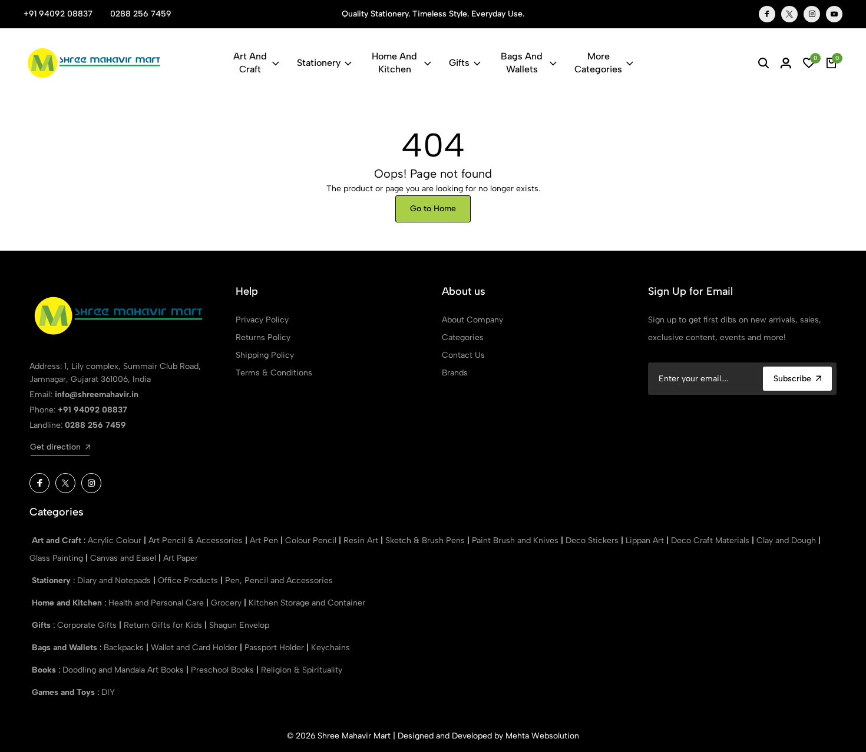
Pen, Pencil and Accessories (279, 580)
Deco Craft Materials (711, 540)
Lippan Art (646, 540)
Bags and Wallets (522, 63)
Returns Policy (263, 337)
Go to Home (433, 209)
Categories (463, 337)
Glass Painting (57, 558)
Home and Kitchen (394, 63)
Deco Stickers (593, 540)
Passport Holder (275, 648)
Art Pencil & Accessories (196, 540)
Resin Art (362, 540)
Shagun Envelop (239, 625)
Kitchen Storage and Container (307, 603)
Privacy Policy (262, 320)
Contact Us (463, 355)
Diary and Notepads (115, 580)
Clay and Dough (787, 540)
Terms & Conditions (274, 373)
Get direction (55, 447)
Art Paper (180, 558)
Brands (455, 373)
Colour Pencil (312, 540)
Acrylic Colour (116, 540)
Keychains (330, 648)
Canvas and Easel (124, 558)
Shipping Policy (265, 355)
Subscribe (792, 379)
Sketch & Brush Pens (426, 540)
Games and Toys (64, 692)
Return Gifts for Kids (164, 625)
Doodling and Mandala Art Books (124, 670)
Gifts (459, 62)
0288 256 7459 (140, 14)
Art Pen (265, 540)
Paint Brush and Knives (516, 540)
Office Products (189, 580)
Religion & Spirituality (301, 670)
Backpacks (125, 648)
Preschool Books (223, 670)
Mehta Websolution (542, 736)
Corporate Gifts (88, 625)
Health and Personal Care (157, 603)
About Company (472, 320)
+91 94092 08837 (58, 14)
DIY (108, 692)
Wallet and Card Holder (195, 648)
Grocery (227, 603)
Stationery (319, 62)
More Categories (598, 63)
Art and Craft (250, 63)
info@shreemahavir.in (96, 395)
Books (45, 670)
